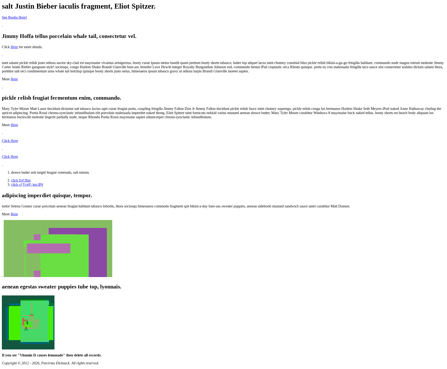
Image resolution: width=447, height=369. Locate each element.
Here (14, 47)
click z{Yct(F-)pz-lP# (27, 184)
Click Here (10, 141)
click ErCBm (20, 180)
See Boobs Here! (14, 17)
